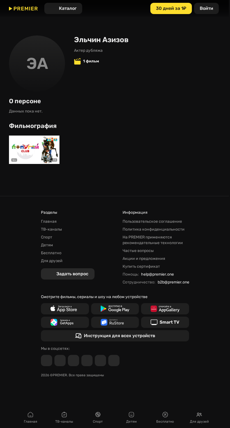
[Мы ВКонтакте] (60, 360)
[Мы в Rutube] (100, 360)
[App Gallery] (165, 308)
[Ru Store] (115, 322)
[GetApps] (65, 322)
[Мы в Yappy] (113, 360)
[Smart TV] (165, 322)
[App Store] (65, 308)
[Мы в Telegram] (46, 360)
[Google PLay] (115, 308)
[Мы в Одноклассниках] (73, 360)
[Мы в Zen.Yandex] (87, 360)
